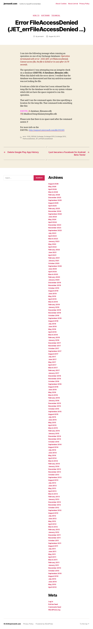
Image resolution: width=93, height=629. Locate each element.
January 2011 (53, 565)
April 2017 (52, 365)
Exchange (40, 136)
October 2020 (53, 263)
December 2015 (54, 403)
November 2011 (54, 538)
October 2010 (53, 571)
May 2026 (52, 187)
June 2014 (52, 453)
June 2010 (52, 582)
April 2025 (52, 206)
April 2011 (52, 557)
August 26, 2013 (54, 36)
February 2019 (54, 304)
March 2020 (53, 274)
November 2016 (54, 379)
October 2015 (53, 409)
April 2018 (52, 332)
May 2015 (52, 422)
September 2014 (54, 444)
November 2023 (54, 228)
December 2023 (54, 225)
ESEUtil (33, 136)
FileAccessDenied (29, 139)
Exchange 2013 (60, 136)
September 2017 (54, 351)
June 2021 (52, 252)
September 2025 (55, 200)
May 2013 (52, 488)
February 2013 (54, 497)
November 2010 (54, 568)
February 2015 (54, 431)
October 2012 (53, 508)
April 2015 (52, 425)
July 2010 (52, 579)
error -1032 (26, 136)
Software (45, 15)
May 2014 (52, 455)
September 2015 (54, 412)
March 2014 (53, 461)
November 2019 (54, 285)
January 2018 (53, 340)
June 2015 (52, 420)
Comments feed (54, 607)
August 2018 (53, 321)
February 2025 (54, 208)
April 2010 (52, 587)
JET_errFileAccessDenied (44, 139)
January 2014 (53, 466)
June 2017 (52, 359)
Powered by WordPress (44, 624)
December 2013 (54, 469)
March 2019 (53, 302)
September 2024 (55, 214)
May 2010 (52, 584)
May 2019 (52, 296)
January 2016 (53, 401)
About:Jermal (73, 4)
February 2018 (54, 337)
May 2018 (52, 329)
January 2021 (53, 261)
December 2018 (54, 310)
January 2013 (53, 499)
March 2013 (53, 494)
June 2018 (52, 326)
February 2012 (54, 529)
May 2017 (52, 362)
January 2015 (53, 433)
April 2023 (52, 236)
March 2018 (53, 335)
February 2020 (54, 277)
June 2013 (52, 486)
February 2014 (54, 464)
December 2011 (54, 535)
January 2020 (53, 280)
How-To (36, 15)
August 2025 (53, 203)
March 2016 (53, 395)
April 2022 (52, 247)
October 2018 (53, 315)
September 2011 (54, 543)
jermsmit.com (10, 4)
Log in (50, 601)
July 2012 (52, 516)
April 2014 (52, 458)
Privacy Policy (84, 4)
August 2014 (53, 447)
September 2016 (54, 384)
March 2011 (52, 560)
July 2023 (52, 233)
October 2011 (53, 540)
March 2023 (53, 239)
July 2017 (52, 357)
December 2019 (54, 283)
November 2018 (54, 313)
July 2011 (52, 549)
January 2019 (53, 307)
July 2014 (52, 450)
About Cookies (61, 4)
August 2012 (53, 513)
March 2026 (53, 192)
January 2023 (53, 241)
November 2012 (54, 505)
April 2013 (52, 491)
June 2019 (52, 294)
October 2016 (53, 381)
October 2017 (53, 348)
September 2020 (55, 266)
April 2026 (52, 189)
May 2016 (52, 392)
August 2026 (53, 184)
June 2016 (52, 390)
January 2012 (53, 532)
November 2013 (54, 472)
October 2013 (53, 475)
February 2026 (54, 195)
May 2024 (52, 219)
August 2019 (53, 291)
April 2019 (52, 299)
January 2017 (53, 373)
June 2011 (52, 551)
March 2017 (53, 368)
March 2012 (53, 527)
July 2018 (52, 324)
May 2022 (52, 244)
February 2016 (54, 398)
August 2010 (53, 576)
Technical (55, 15)
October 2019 (53, 288)
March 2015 (53, 428)
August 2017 (53, 354)
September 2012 (54, 510)
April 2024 (52, 222)
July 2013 (52, 483)
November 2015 (54, 406)
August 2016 (53, 387)
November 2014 (54, 439)
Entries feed (53, 604)
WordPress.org (54, 610)
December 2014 (54, 436)
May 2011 (52, 554)
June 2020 (52, 269)
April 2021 (52, 255)
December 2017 (54, 343)
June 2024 (52, 217)
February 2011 (53, 562)
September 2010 (55, 573)
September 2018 (54, 318)
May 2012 (52, 521)
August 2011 (53, 546)
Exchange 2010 (49, 136)
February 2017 (54, 370)
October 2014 (53, 442)
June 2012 (52, 519)
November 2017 (54, 346)
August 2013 (53, 480)
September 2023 (55, 230)
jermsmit (41, 36)
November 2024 (54, 211)
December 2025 (54, 197)
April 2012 (52, 524)
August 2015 (53, 414)
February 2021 (54, 258)
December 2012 (54, 502)
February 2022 (54, 250)
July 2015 (52, 417)
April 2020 (52, 272)
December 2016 (54, 376)
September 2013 (54, 477)
